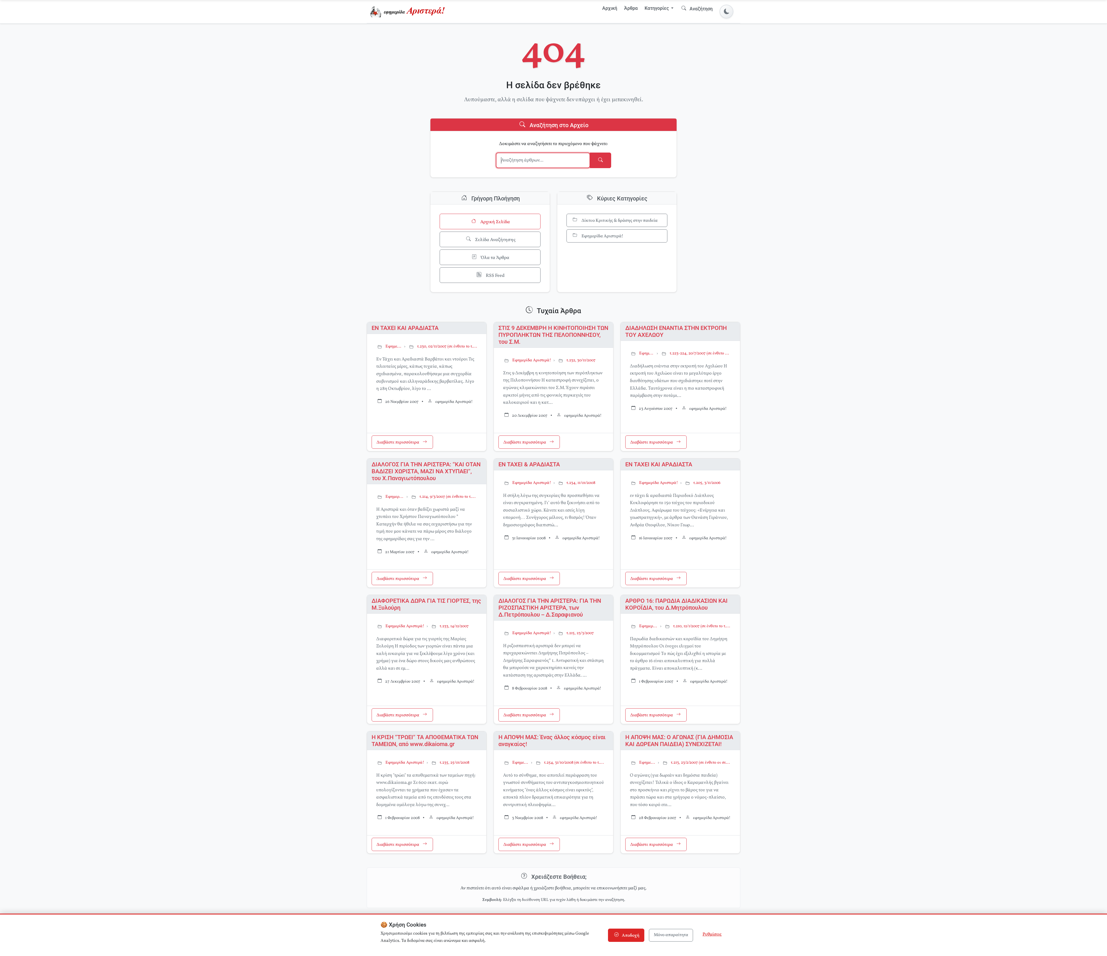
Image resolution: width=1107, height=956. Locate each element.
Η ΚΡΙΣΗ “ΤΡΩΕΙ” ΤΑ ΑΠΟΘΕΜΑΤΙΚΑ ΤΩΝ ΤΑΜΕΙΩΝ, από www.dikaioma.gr (425, 740)
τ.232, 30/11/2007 (581, 360)
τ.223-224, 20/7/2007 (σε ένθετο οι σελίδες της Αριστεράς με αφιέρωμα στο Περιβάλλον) (700, 353)
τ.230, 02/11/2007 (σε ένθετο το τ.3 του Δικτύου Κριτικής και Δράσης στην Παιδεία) (447, 346)
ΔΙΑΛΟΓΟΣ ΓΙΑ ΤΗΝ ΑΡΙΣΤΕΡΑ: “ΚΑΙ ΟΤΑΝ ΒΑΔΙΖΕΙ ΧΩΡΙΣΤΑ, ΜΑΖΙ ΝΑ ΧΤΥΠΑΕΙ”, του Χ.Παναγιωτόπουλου (426, 471)
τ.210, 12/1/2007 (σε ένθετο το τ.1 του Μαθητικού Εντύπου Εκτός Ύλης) (702, 626)
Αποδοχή (630, 936)
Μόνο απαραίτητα (671, 935)
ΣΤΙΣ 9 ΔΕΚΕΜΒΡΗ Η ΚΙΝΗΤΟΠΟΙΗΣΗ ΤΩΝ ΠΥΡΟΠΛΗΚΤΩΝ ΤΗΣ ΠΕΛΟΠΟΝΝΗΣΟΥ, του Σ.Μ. (553, 334)
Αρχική (609, 8)
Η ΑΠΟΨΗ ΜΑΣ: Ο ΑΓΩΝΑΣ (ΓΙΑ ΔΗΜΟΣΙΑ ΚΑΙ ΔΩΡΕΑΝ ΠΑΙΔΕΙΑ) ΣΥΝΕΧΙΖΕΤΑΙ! (679, 740)
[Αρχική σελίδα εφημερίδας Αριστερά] (408, 11)
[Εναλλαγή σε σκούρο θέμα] (726, 11)
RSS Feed (494, 276)
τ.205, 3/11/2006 (706, 483)
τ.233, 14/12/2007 (454, 626)
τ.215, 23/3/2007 (580, 633)
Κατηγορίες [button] (657, 8)
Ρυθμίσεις (712, 934)
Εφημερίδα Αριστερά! (602, 236)
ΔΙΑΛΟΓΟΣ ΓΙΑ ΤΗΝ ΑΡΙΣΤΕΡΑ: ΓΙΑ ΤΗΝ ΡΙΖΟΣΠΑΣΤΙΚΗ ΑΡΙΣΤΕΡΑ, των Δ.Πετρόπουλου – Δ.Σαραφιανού (549, 607)
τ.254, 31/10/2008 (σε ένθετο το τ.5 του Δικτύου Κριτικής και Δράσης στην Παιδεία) (574, 762)
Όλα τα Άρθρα (494, 258)
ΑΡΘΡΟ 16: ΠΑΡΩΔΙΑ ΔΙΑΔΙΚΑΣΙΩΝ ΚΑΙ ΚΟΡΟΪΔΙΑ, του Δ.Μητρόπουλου (676, 604)
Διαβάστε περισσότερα (398, 443)
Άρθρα (631, 8)
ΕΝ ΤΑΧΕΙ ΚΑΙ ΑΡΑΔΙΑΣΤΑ (405, 327)
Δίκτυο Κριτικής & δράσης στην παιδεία (619, 221)
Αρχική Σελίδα (494, 222)
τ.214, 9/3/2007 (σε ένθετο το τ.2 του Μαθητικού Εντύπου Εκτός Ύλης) (448, 496)
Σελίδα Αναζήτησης (494, 240)
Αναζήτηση (700, 9)
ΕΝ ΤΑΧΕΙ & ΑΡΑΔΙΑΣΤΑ (529, 464)
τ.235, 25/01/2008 (454, 762)
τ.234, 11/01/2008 (580, 483)
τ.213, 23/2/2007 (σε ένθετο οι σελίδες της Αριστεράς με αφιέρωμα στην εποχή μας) (701, 762)
